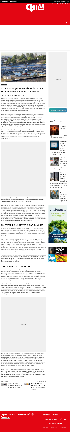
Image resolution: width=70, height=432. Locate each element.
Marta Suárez (5, 91)
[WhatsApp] (29, 393)
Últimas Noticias (4, 1)
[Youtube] (65, 4)
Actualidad (4, 80)
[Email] (41, 393)
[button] (66, 18)
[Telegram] (58, 4)
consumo (20, 207)
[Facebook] (50, 4)
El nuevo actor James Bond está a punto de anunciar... (55, 1)
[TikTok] (60, 4)
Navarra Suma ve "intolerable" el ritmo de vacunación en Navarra (15, 381)
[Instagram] (52, 4)
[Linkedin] (37, 393)
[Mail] (55, 4)
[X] (63, 4)
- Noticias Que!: (13, 1)
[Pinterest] (24, 393)
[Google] (68, 4)
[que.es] (35, 8)
